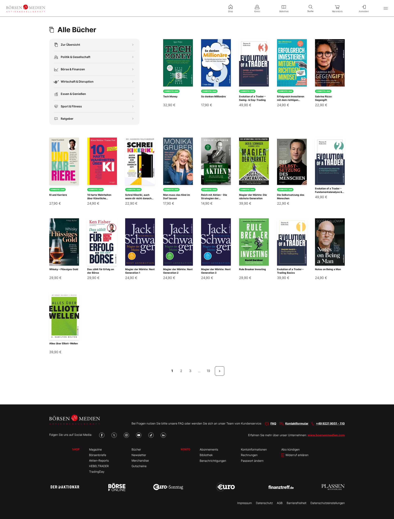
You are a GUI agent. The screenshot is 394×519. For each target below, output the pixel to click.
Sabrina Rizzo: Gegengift (323, 98)
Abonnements (209, 449)
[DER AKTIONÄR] (65, 487)
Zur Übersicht (70, 44)
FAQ (273, 423)
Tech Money (170, 96)
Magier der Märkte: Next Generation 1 (140, 271)
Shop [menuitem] (230, 11)
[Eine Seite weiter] (219, 371)
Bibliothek (206, 455)
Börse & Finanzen (73, 69)
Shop (76, 449)
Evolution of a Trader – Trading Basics (290, 271)
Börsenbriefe (97, 455)
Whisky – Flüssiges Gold (63, 269)
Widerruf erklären (296, 455)
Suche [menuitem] (310, 11)
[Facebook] (101, 435)
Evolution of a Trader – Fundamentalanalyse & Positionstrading (328, 192)
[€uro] (226, 487)
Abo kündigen (290, 449)
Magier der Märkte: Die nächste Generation (253, 196)
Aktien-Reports (99, 460)
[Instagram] (126, 435)
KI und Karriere (58, 194)
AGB (280, 503)
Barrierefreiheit (296, 503)
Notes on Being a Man (328, 269)
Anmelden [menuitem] (364, 11)
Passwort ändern (252, 460)
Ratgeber (67, 118)
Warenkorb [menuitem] (337, 11)
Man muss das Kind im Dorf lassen (176, 196)
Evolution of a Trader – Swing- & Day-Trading (252, 98)
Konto (185, 449)
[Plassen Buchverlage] (333, 487)
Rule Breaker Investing (252, 269)
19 (208, 371)
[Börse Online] (116, 487)
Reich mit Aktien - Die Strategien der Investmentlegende (214, 198)
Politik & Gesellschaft (75, 57)
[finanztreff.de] (281, 487)
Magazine (95, 449)
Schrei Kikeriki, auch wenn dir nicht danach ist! (138, 198)
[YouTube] (138, 435)
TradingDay (96, 471)
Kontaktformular (296, 423)
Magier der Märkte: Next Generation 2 (178, 271)
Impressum (244, 503)
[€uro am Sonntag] (168, 487)
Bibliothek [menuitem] (284, 11)
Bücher (136, 449)
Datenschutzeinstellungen (327, 503)
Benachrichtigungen (213, 460)
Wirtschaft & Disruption (77, 81)
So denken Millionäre (213, 96)
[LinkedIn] (163, 435)
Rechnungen (249, 455)
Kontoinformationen (254, 449)
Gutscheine (139, 466)
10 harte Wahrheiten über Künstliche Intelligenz (99, 198)
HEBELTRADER (99, 466)
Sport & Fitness (71, 106)
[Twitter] (114, 435)
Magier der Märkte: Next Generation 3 (216, 271)
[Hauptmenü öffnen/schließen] (385, 8)
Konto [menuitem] (257, 11)
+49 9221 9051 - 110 (330, 423)
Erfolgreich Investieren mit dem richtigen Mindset (290, 100)
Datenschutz (264, 503)
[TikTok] (151, 435)
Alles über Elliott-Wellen (63, 343)
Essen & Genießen (73, 94)
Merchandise (140, 460)
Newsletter (139, 455)
